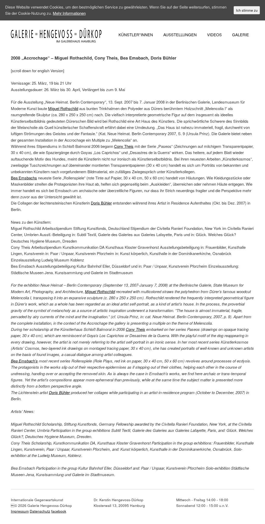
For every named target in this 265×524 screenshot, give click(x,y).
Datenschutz (40, 511)
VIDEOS (214, 34)
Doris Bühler (101, 203)
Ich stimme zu (246, 10)
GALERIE (240, 34)
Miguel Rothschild (63, 108)
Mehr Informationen (69, 13)
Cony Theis (124, 146)
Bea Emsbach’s (24, 360)
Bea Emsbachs (24, 177)
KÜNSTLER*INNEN (136, 34)
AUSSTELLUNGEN (180, 34)
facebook (58, 511)
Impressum (20, 511)
